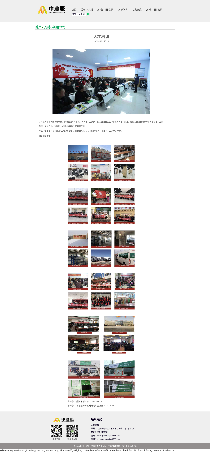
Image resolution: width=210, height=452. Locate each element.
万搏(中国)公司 (105, 9)
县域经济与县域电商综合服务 (89, 406)
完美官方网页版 (129, 450)
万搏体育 (123, 9)
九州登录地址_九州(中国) (24, 450)
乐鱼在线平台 (115, 450)
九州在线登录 (169, 450)
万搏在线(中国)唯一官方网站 (95, 450)
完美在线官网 (6, 450)
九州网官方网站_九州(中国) (149, 450)
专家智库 (137, 9)
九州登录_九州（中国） (46, 450)
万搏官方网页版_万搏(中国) (70, 450)
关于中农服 (87, 9)
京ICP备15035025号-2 (117, 446)
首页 (73, 9)
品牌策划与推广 (83, 401)
